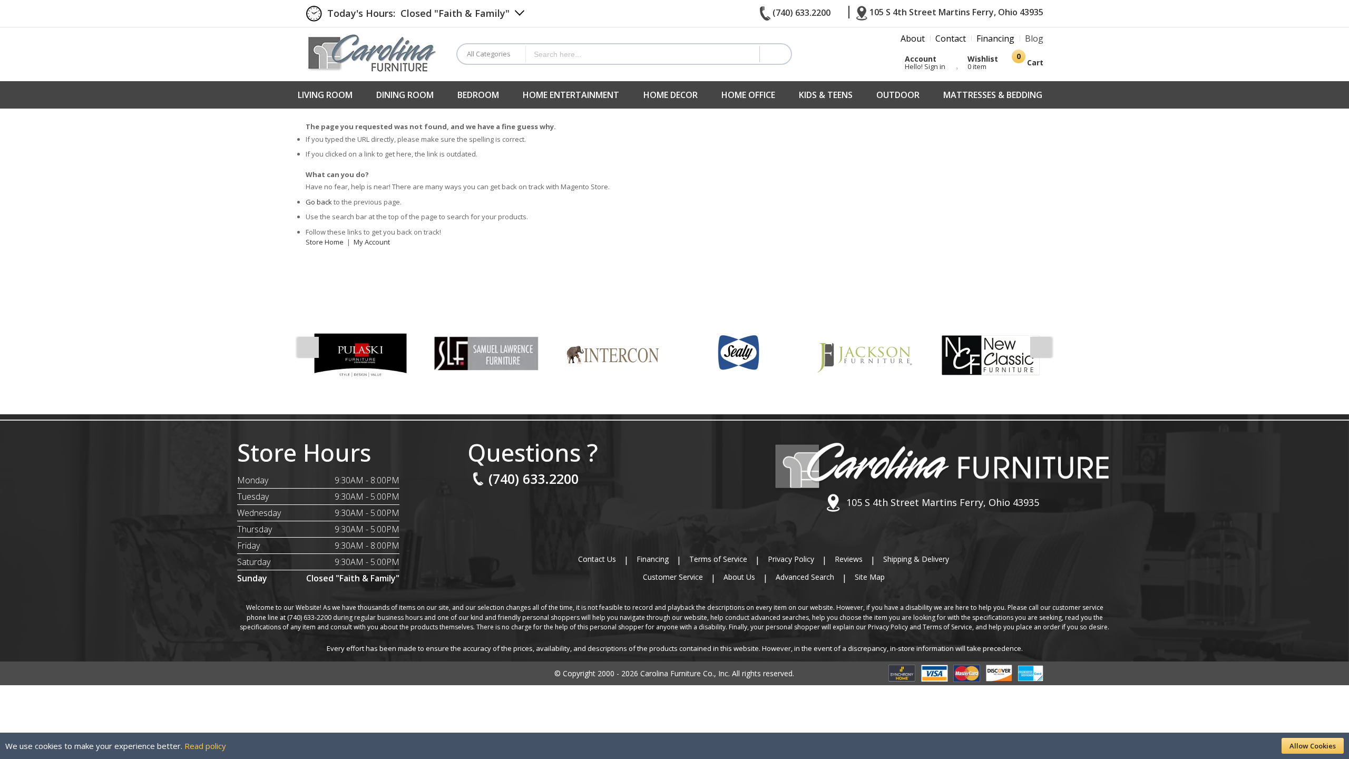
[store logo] (373, 52)
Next (1040, 347)
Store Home (325, 242)
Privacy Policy (791, 559)
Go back (319, 202)
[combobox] (642, 54)
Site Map (870, 577)
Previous (308, 347)
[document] (674, 746)
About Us (739, 577)
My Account (372, 242)
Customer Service (673, 577)
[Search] (775, 54)
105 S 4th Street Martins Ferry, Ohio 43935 (942, 502)
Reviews (849, 559)
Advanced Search (805, 577)
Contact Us (597, 559)
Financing (653, 559)
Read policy (205, 746)
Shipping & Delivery (916, 559)
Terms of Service (718, 559)
